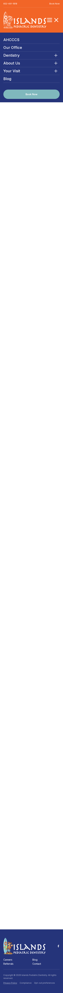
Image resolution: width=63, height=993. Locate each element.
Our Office (12, 47)
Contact (36, 963)
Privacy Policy (10, 983)
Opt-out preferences (44, 983)
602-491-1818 (10, 3)
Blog (7, 79)
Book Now (54, 3)
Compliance (26, 983)
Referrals (8, 963)
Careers (7, 959)
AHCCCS (11, 40)
